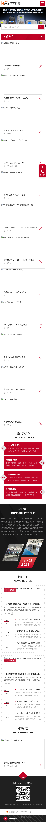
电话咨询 (42, 175)
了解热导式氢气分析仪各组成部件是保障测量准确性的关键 (29, 619)
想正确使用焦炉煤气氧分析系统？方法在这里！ (29, 631)
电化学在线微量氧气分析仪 (14, 357)
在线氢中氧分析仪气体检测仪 (15, 292)
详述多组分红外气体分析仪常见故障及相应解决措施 (29, 713)
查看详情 (7, 613)
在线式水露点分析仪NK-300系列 (16, 98)
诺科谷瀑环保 (26, 817)
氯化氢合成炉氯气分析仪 (13, 130)
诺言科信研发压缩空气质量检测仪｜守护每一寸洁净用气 (29, 689)
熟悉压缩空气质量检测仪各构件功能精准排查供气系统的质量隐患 (24, 674)
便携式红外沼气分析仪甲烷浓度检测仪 (19, 260)
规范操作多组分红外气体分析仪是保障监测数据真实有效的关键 (29, 701)
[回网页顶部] (42, 167)
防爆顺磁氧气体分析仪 (13, 66)
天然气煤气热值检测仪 (13, 422)
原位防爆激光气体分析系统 (14, 195)
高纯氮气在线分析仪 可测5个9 (16, 389)
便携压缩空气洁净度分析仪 (14, 163)
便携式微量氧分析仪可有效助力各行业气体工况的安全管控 (24, 604)
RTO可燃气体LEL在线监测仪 (15, 325)
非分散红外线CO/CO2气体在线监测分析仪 (20, 227)
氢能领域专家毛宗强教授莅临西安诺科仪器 (29, 643)
